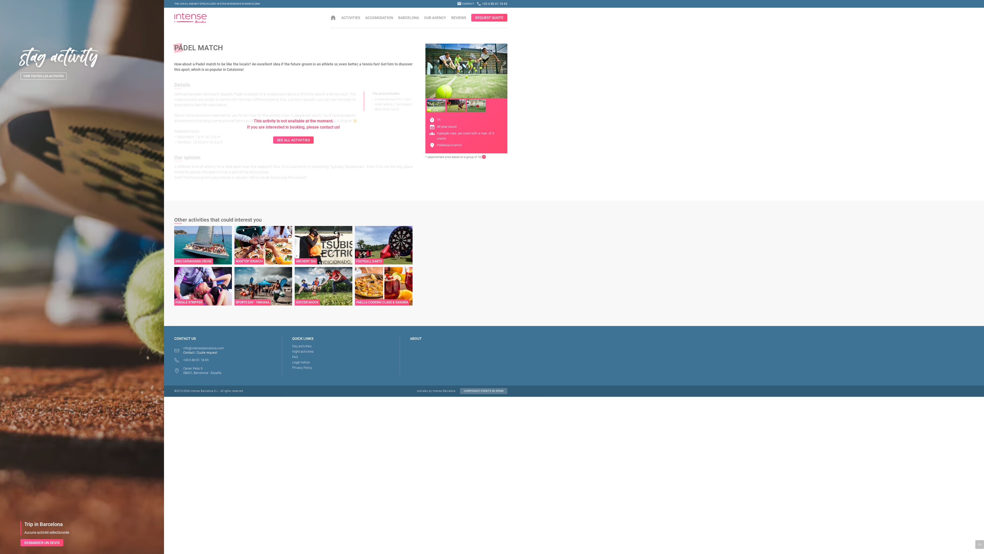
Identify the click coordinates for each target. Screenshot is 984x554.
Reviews (458, 18)
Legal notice (301, 362)
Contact (465, 3)
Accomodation (379, 18)
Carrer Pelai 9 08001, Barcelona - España (202, 371)
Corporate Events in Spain (484, 391)
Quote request (207, 352)
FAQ (295, 357)
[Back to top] (979, 544)
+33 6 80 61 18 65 (492, 4)
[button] (484, 157)
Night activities (303, 351)
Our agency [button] (435, 18)
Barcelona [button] (408, 18)
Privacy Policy (302, 368)
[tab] (436, 106)
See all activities (293, 140)
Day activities (302, 346)
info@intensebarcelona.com (203, 348)
